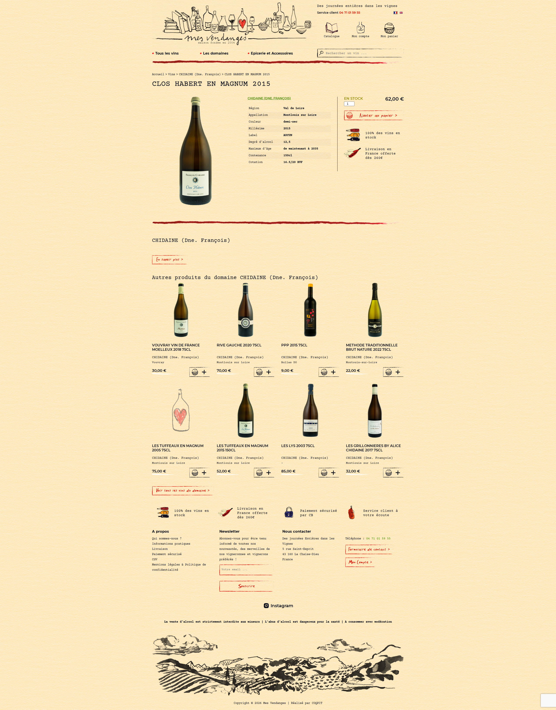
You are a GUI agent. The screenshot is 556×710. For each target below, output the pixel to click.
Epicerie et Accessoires (272, 53)
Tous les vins (167, 53)
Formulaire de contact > (369, 549)
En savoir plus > (169, 259)
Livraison (160, 549)
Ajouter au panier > (378, 115)
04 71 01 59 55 (349, 13)
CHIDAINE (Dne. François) (269, 98)
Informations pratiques (171, 544)
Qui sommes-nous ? (167, 538)
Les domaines (215, 53)
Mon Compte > (360, 562)
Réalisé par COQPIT (306, 703)
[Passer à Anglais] (401, 13)
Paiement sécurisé (167, 554)
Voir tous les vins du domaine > (183, 490)
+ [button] (204, 371)
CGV (154, 559)
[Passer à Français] (395, 13)
